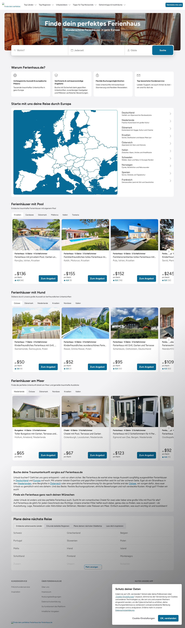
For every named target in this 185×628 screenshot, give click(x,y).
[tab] (17, 214)
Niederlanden (24, 483)
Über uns (45, 587)
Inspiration (15, 592)
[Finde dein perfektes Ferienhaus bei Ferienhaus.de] (31, 622)
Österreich (55, 483)
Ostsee (132, 483)
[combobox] (41, 50)
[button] (96, 50)
